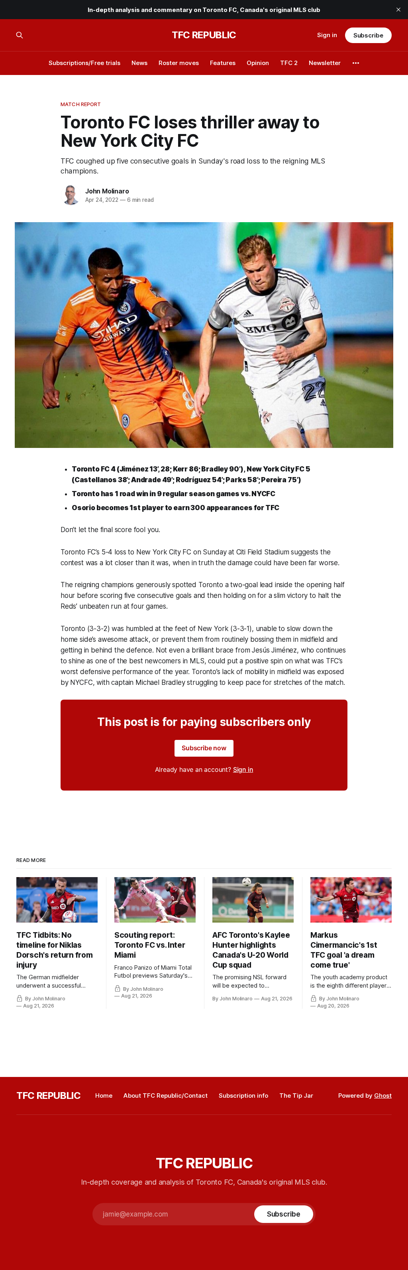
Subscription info (243, 1095)
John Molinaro (107, 191)
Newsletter (325, 63)
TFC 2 (289, 63)
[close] (398, 9)
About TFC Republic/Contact (166, 1095)
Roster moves (179, 63)
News (139, 63)
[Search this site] (20, 35)
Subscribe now (204, 748)
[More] (355, 63)
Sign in (327, 35)
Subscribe (368, 35)
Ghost (383, 1095)
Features (222, 63)
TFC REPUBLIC (204, 35)
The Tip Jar (296, 1095)
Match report (81, 104)
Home (103, 1095)
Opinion (258, 63)
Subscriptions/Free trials (84, 63)
